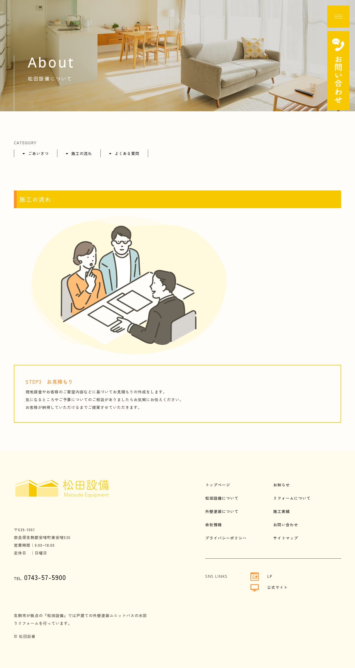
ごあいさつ (38, 153)
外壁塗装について (222, 511)
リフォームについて (292, 498)
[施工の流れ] (128, 352)
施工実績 (281, 511)
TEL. (40, 578)
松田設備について (222, 498)
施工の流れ (81, 153)
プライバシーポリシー (226, 538)
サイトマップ (285, 538)
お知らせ (281, 485)
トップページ (217, 485)
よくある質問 (127, 153)
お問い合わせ (285, 524)
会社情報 (213, 524)
